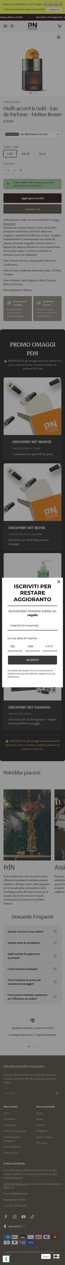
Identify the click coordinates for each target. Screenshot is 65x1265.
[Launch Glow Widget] (56, 1256)
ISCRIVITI (32, 660)
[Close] (59, 582)
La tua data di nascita (22, 638)
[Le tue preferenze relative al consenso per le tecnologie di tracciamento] (6, 1259)
